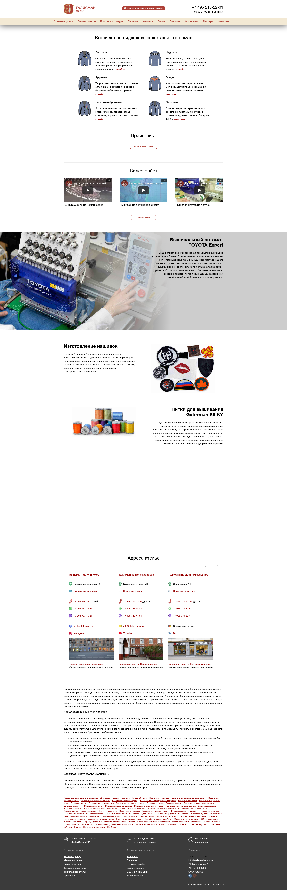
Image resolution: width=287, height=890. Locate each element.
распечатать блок (213, 566)
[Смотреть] (87, 190)
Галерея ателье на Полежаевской (138, 664)
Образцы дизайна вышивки (186, 819)
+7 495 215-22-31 (207, 7)
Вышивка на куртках (93, 806)
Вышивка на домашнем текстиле (104, 816)
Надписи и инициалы (159, 798)
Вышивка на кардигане (165, 814)
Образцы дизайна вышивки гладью (153, 822)
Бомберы (172, 824)
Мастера (208, 21)
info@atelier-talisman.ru (135, 626)
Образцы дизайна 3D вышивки (186, 822)
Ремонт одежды (72, 856)
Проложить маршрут (85, 591)
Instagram (79, 633)
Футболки (111, 827)
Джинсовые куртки (197, 824)
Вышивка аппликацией (94, 808)
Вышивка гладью (78, 803)
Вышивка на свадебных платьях (193, 808)
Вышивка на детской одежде (118, 806)
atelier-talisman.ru (83, 626)
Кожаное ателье (73, 864)
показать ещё (143, 217)
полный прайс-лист (143, 147)
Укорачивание (135, 875)
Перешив (132, 860)
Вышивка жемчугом (73, 806)
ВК (174, 633)
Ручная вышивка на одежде (183, 811)
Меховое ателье (73, 860)
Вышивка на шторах (108, 811)
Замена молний (135, 868)
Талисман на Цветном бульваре (188, 574)
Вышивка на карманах (129, 811)
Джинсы (182, 824)
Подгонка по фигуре (138, 864)
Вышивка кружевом (95, 814)
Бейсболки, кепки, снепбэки (158, 819)
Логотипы (125, 798)
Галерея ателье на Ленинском (86, 664)
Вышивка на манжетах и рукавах (193, 814)
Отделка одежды (130, 816)
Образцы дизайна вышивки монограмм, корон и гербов (109, 822)
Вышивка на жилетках (209, 811)
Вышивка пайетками (187, 800)
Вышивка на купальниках (140, 814)
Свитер (77, 827)
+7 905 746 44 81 (132, 608)
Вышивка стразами (207, 806)
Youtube (127, 633)
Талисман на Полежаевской (136, 574)
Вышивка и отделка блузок (124, 800)
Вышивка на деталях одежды (100, 819)
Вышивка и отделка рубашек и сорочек (158, 800)
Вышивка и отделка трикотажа (95, 800)
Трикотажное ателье (75, 871)
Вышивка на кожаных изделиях (181, 806)
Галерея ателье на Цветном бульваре (189, 664)
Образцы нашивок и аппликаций (150, 824)
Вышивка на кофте (72, 808)
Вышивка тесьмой (78, 816)
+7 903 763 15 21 (83, 608)
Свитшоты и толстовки (94, 827)
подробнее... (121, 69)
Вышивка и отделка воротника (130, 803)
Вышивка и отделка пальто (101, 803)
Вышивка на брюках (166, 808)
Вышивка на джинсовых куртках (199, 803)
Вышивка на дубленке (117, 814)
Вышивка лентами (155, 803)
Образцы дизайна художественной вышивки (112, 824)
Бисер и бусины (139, 798)
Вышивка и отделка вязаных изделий (189, 798)
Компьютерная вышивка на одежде (80, 811)
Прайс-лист (70, 875)
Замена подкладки (137, 871)
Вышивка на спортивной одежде (149, 806)
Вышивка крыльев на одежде (155, 811)
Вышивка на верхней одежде (193, 816)
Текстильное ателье (75, 868)
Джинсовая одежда (109, 798)
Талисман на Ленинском (84, 574)
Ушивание (132, 856)
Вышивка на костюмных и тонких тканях (158, 816)
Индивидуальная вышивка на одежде (81, 798)
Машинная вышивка (116, 808)
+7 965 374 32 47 (182, 608)
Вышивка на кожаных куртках (141, 808)
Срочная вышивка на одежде (129, 819)
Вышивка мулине (174, 803)
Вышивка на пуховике (74, 814)
